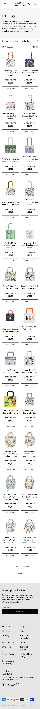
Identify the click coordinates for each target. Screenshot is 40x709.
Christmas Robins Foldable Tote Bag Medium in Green (30, 454)
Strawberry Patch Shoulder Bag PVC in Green (10, 73)
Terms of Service (24, 648)
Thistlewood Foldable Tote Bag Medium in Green (29, 497)
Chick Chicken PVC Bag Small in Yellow (10, 412)
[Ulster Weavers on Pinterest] (17, 685)
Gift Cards (6, 631)
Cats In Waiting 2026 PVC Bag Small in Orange (30, 329)
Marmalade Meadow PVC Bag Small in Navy (10, 330)
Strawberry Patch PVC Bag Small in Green (29, 287)
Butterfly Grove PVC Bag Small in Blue (29, 412)
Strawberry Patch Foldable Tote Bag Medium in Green (30, 540)
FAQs (22, 631)
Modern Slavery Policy (27, 655)
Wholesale (6, 647)
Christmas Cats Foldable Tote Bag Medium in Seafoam (10, 497)
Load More (20, 573)
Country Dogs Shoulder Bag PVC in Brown (29, 116)
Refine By (25, 41)
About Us (6, 627)
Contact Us (25, 642)
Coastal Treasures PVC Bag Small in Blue (10, 371)
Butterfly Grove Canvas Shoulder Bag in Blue (29, 202)
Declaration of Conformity (8, 662)
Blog (22, 627)
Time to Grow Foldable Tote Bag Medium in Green (10, 540)
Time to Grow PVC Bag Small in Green (10, 287)
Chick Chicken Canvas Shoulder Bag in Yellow (10, 203)
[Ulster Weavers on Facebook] (3, 685)
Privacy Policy (8, 654)
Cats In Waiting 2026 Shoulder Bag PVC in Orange (10, 116)
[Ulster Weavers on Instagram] (8, 685)
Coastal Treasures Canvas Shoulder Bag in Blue (29, 159)
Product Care (8, 642)
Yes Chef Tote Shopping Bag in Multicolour (10, 245)
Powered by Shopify (26, 705)
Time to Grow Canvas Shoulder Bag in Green (10, 160)
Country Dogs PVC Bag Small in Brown (29, 371)
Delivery (5, 635)
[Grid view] (34, 47)
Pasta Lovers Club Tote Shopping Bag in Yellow (29, 245)
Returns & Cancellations (26, 636)
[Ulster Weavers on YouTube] (13, 685)
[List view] (37, 47)
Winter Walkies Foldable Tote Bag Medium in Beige (10, 454)
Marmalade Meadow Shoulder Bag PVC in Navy (30, 73)
